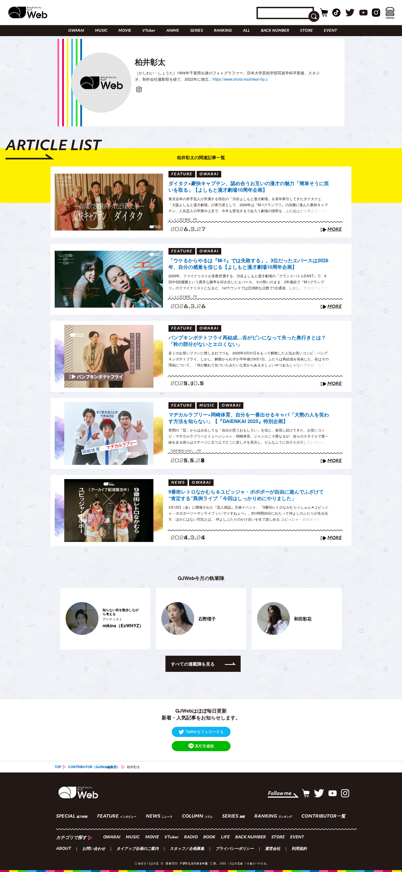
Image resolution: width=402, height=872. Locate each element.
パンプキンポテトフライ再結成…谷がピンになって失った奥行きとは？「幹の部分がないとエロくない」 (247, 340)
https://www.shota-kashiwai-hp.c (240, 79)
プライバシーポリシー (234, 849)
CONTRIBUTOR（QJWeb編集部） (94, 766)
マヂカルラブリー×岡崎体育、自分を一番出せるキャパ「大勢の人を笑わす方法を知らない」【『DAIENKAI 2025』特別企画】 (248, 418)
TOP (58, 766)
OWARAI (76, 31)
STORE (306, 31)
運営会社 (272, 849)
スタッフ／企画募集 (187, 849)
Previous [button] (63, 618)
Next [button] (335, 618)
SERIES (196, 31)
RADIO (191, 837)
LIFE (225, 837)
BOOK (209, 837)
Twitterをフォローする (204, 731)
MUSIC (101, 31)
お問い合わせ (93, 849)
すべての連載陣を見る (193, 664)
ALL (246, 31)
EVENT (330, 31)
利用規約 (299, 849)
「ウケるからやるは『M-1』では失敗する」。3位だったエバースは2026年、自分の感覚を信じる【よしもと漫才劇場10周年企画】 (248, 263)
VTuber (148, 31)
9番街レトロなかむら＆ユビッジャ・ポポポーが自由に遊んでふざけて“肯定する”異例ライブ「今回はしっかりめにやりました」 (246, 495)
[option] (109, 618)
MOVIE (124, 31)
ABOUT (63, 849)
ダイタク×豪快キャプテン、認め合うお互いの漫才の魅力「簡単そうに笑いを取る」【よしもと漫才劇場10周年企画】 (248, 186)
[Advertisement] (201, 687)
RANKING (223, 31)
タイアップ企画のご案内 (137, 849)
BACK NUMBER (275, 31)
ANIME (172, 31)
